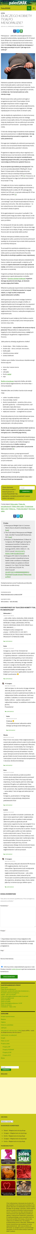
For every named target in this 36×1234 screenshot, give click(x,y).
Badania (3, 1019)
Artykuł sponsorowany (8, 1016)
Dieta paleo (14, 504)
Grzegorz (11, 26)
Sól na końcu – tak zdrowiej (9, 600)
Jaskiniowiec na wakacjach (9, 1035)
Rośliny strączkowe (7, 381)
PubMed (9, 574)
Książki (3, 1038)
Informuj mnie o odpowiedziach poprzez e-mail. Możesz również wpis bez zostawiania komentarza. (17, 969)
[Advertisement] (18, 1095)
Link (7, 530)
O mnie (32, 1206)
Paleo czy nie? (5, 1041)
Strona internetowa (6, 958)
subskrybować (16, 969)
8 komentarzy (19, 26)
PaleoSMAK (5, 8)
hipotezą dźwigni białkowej (17, 278)
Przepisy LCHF (7, 1052)
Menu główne (33, 8)
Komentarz (4, 906)
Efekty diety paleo (18, 506)
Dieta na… (12, 509)
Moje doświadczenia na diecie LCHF (11, 593)
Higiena (3, 1022)
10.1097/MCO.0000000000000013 (17, 572)
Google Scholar (19, 553)
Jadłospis (4, 1028)
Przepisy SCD (7, 1055)
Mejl (2, 950)
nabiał (9, 374)
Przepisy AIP (6, 1047)
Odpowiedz (8, 641)
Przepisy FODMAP (8, 1049)
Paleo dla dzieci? (22, 509)
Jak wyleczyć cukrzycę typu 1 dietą (11, 1030)
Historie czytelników (7, 1025)
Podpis (3, 931)
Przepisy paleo (5, 1043)
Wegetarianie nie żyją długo (17, 1130)
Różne (3, 13)
